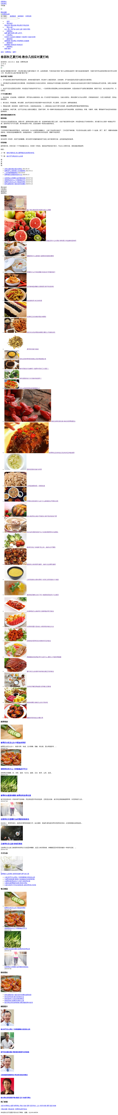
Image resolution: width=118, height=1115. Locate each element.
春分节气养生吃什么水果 (15, 156)
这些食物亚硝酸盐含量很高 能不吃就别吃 (40, 286)
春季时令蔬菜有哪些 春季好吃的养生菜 (16, 795)
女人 (5, 29)
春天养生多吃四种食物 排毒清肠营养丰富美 (18, 1002)
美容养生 (14, 41)
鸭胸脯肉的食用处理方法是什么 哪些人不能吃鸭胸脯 (44, 657)
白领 (17, 29)
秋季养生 (17, 1105)
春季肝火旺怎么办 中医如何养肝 (14, 182)
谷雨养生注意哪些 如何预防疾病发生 (15, 819)
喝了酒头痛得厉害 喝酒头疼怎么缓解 (39, 210)
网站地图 (4, 12)
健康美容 (10, 39)
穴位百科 (12, 37)
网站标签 (11, 1109)
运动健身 (26, 41)
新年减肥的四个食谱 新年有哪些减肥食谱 (17, 995)
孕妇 (21, 1105)
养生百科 (26, 25)
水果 (2, 1105)
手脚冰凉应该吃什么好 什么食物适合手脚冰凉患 (42, 501)
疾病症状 (14, 44)
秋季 (12, 33)
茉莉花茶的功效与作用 (34, 469)
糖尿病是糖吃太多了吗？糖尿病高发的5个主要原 (43, 595)
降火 (34, 1105)
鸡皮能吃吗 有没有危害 (34, 300)
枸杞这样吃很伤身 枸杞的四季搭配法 (63, 421)
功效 (24, 1105)
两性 (28, 29)
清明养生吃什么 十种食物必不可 (14, 180)
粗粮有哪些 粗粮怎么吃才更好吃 (37, 702)
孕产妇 (13, 29)
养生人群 (10, 27)
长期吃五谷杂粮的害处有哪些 (36, 316)
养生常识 (7, 25)
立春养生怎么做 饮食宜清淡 (11, 844)
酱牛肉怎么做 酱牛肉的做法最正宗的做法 (40, 671)
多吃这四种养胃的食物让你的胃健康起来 (33, 359)
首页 (8, 21)
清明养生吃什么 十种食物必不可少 (14, 769)
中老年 (24, 29)
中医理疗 (25, 37)
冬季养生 (7, 1105)
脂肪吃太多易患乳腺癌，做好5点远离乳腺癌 (41, 564)
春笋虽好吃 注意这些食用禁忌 (14, 998)
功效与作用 (31, 37)
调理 (47, 1105)
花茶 (31, 1105)
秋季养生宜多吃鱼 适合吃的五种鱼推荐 (61, 452)
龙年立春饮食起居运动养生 (13, 169)
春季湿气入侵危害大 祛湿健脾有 (14, 171)
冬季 (15, 33)
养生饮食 (14, 25)
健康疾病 (10, 43)
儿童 (20, 29)
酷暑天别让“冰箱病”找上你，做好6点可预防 (41, 547)
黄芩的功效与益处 (33, 349)
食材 (9, 48)
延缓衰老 (13, 16)
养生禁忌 (20, 25)
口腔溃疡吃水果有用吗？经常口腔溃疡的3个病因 (43, 579)
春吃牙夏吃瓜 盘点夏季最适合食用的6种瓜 (20, 153)
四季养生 (10, 31)
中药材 (6, 37)
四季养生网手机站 (21, 1109)
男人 (9, 29)
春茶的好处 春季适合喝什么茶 (14, 1000)
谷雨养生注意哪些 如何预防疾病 (14, 178)
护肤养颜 (20, 41)
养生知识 (10, 23)
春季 (5, 33)
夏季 (9, 33)
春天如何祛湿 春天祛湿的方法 (14, 996)
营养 (28, 1105)
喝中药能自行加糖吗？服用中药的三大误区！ (34, 368)
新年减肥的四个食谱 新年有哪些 (14, 184)
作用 (41, 1105)
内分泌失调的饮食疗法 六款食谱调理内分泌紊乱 (42, 532)
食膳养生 (10, 46)
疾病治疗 (20, 44)
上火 (38, 1105)
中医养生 (10, 35)
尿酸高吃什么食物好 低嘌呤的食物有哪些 (40, 256)
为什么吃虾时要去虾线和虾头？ (30, 388)
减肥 (11, 1105)
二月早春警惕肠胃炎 (11, 172)
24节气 (20, 33)
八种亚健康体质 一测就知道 (36, 486)
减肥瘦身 (7, 41)
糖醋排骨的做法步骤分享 (35, 718)
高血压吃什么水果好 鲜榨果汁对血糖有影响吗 (61, 240)
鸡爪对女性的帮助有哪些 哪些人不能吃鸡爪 (41, 332)
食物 (54, 1105)
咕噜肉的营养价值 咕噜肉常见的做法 (39, 641)
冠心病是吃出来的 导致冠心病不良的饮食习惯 (42, 516)
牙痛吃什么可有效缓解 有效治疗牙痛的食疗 (41, 272)
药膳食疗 (18, 37)
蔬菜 (51, 1105)
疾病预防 (7, 44)
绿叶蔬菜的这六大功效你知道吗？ (31, 378)
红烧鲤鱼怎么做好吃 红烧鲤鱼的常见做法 (40, 611)
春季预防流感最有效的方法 (13, 174)
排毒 (44, 1105)
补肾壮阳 (28, 16)
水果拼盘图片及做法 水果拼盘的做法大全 (40, 626)
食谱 (5, 48)
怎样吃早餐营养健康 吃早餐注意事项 (39, 686)
